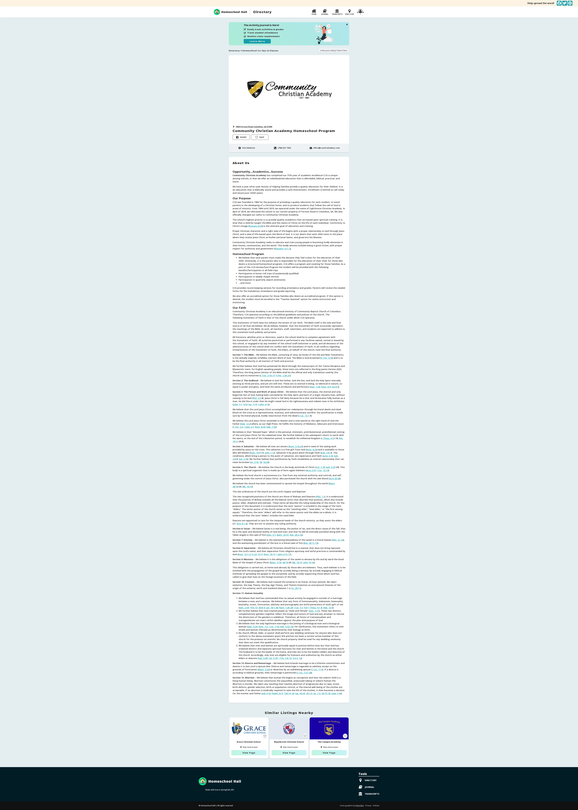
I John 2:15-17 (283, 554)
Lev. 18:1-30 (272, 607)
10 (301, 534)
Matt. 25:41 (283, 534)
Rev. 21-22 (338, 539)
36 (260, 462)
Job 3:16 (266, 693)
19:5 (252, 607)
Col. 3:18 (273, 658)
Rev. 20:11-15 (311, 543)
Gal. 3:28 (262, 658)
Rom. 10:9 (255, 452)
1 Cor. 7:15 (317, 669)
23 (301, 446)
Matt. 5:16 (275, 562)
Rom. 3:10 (294, 446)
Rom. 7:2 (262, 626)
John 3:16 (328, 455)
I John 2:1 (249, 427)
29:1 (308, 693)
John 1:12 (269, 452)
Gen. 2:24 (244, 607)
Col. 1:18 (320, 467)
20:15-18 (326, 693)
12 (300, 658)
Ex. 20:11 (295, 588)
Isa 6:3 (335, 386)
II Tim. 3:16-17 (267, 375)
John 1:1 (237, 404)
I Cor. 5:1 (298, 607)
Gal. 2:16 (243, 459)
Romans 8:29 (255, 226)
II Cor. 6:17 (257, 554)
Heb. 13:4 (328, 607)
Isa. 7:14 (252, 404)
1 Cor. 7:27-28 (304, 672)
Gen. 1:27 (314, 610)
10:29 (266, 462)
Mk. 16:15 (247, 486)
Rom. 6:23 (312, 449)
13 (256, 607)
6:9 (305, 607)
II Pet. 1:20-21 (283, 375)
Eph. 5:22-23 (286, 626)
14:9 (245, 404)
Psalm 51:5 (277, 693)
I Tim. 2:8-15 (284, 658)
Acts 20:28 (334, 478)
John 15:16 (308, 562)
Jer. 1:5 (316, 693)
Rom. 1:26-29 (286, 607)
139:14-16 (289, 693)
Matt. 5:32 (263, 669)
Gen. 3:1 (271, 534)
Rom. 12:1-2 (244, 554)
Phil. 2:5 (257, 398)
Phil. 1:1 (321, 496)
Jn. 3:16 (254, 462)
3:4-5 (295, 658)
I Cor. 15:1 (304, 415)
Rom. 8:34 (260, 427)
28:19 (285, 562)
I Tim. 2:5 (238, 427)
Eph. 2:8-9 (326, 452)
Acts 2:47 (311, 470)
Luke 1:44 (336, 693)
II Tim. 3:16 (326, 357)
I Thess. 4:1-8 (315, 607)
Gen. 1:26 (315, 386)
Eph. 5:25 (330, 467)
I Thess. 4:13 (328, 438)
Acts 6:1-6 (242, 523)
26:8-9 (261, 607)
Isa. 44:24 (300, 693)
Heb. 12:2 (245, 423)
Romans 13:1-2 (282, 248)
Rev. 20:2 (294, 534)
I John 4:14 (263, 404)
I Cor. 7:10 (274, 626)
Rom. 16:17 (269, 554)
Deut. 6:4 (326, 386)
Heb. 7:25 (271, 427)
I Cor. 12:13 (322, 470)
